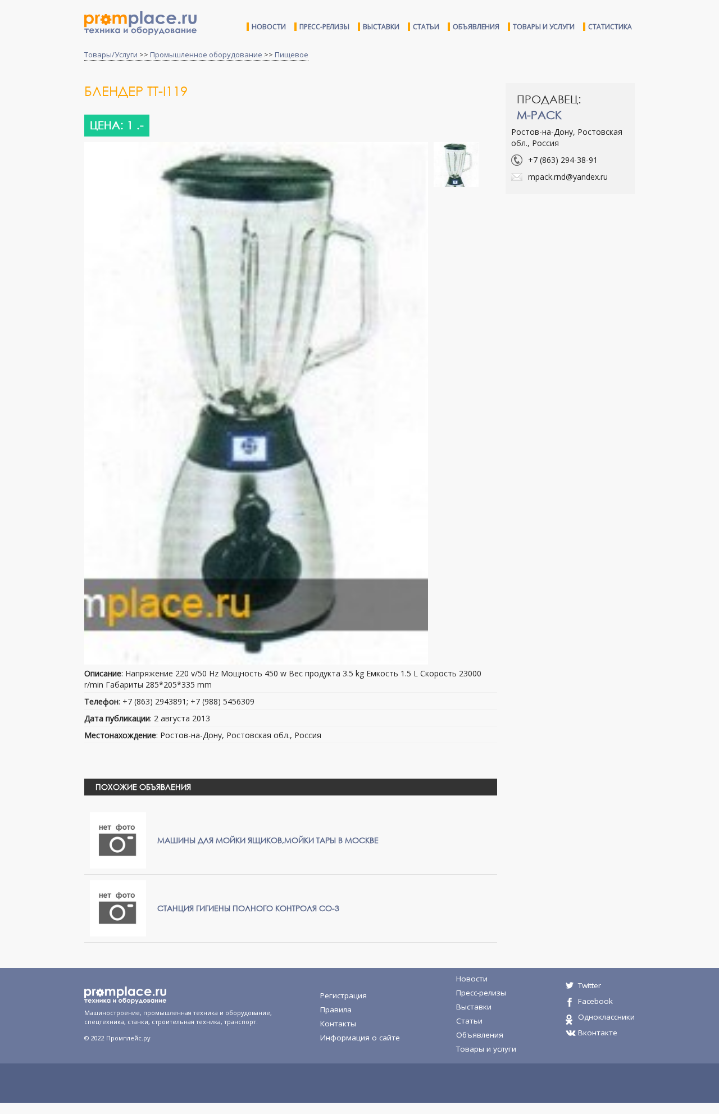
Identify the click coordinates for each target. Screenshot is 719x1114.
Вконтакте (597, 1032)
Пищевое (291, 54)
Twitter (589, 985)
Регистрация (343, 995)
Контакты (338, 1023)
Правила (336, 1009)
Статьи (426, 26)
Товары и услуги (544, 26)
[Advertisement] (600, 283)
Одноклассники (606, 1017)
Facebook (595, 1001)
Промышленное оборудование (206, 54)
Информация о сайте (360, 1038)
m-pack (539, 114)
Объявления (476, 26)
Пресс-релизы (324, 26)
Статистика (610, 26)
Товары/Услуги (111, 54)
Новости (269, 26)
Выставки (381, 26)
